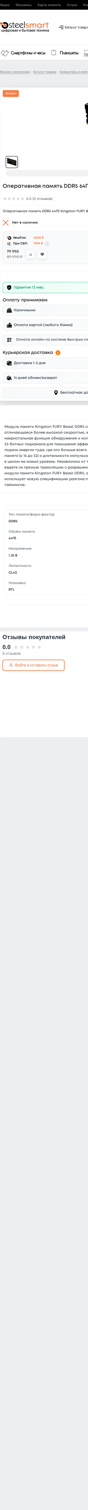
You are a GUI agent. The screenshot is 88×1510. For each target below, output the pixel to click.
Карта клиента (49, 5)
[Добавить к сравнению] (30, 254)
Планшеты (69, 53)
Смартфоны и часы (28, 53)
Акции (5, 5)
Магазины (24, 5)
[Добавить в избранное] (42, 254)
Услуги (72, 5)
